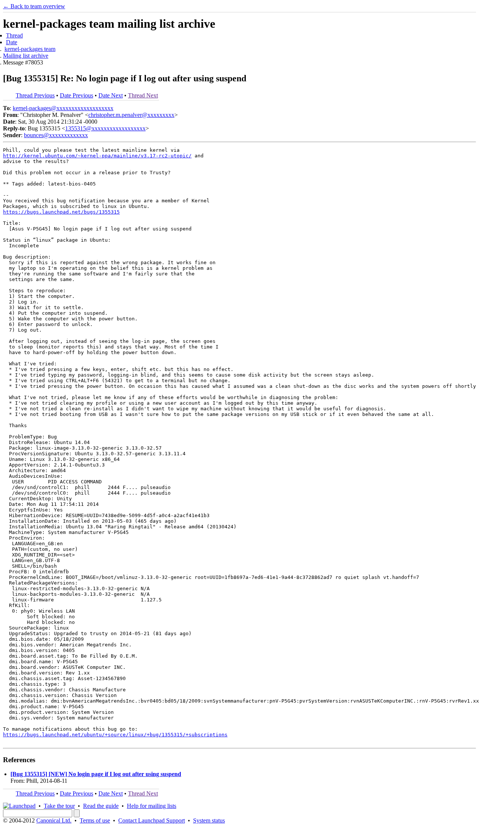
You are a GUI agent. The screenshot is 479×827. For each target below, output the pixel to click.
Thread (14, 35)
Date (11, 42)
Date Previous (76, 95)
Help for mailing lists (151, 806)
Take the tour (59, 806)
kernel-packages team (29, 49)
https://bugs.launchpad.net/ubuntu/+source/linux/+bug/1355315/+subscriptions (115, 734)
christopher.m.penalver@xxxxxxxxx (131, 115)
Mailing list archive (25, 55)
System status (209, 820)
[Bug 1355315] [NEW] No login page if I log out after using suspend (95, 774)
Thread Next (143, 95)
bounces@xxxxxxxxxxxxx (56, 135)
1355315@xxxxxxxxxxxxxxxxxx (105, 128)
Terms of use (95, 820)
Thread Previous (35, 95)
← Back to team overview (34, 6)
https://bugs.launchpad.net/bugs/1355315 (61, 212)
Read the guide (101, 806)
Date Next (110, 95)
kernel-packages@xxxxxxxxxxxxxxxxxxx (63, 108)
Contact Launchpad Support (151, 820)
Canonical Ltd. (53, 820)
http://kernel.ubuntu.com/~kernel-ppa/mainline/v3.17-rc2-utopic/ (97, 156)
